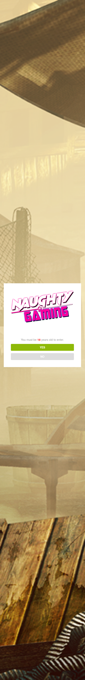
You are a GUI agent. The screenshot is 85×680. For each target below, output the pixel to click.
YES (42, 347)
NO (42, 356)
